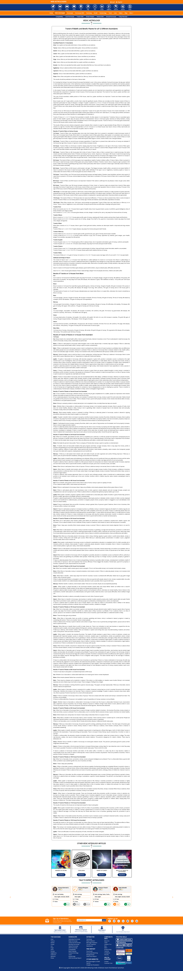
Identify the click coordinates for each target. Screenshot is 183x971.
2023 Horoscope (73, 948)
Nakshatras (89, 946)
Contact (106, 961)
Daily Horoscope (73, 941)
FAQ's (105, 948)
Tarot (70, 954)
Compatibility (59, 16)
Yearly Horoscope (73, 946)
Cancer (52, 944)
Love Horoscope (69, 16)
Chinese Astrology (73, 953)
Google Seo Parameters (92, 965)
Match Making (72, 951)
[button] (61, 874)
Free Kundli (89, 951)
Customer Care (108, 963)
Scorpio (53, 951)
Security (106, 954)
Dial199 (88, 963)
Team (105, 942)
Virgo (52, 948)
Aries (52, 939)
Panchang (89, 939)
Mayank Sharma (102, 887)
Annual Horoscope (111, 16)
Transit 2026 (80, 16)
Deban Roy (61, 887)
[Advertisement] (91, 913)
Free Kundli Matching (92, 953)
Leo (52, 946)
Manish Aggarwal (83, 887)
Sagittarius (54, 953)
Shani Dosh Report (91, 956)
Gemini (52, 942)
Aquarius (53, 956)
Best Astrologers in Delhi (93, 961)
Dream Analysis (90, 16)
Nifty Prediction (90, 941)
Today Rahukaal (123, 16)
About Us (106, 941)
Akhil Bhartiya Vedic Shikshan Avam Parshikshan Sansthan (104, 968)
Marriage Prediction (91, 942)
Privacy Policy (107, 949)
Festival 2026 (100, 16)
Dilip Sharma (122, 887)
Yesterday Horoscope (74, 939)
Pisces (52, 958)
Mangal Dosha (90, 954)
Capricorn (53, 954)
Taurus (53, 941)
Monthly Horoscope (74, 944)
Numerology (72, 956)
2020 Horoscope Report (75, 958)
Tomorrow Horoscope (75, 942)
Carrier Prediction (91, 944)
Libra (52, 949)
